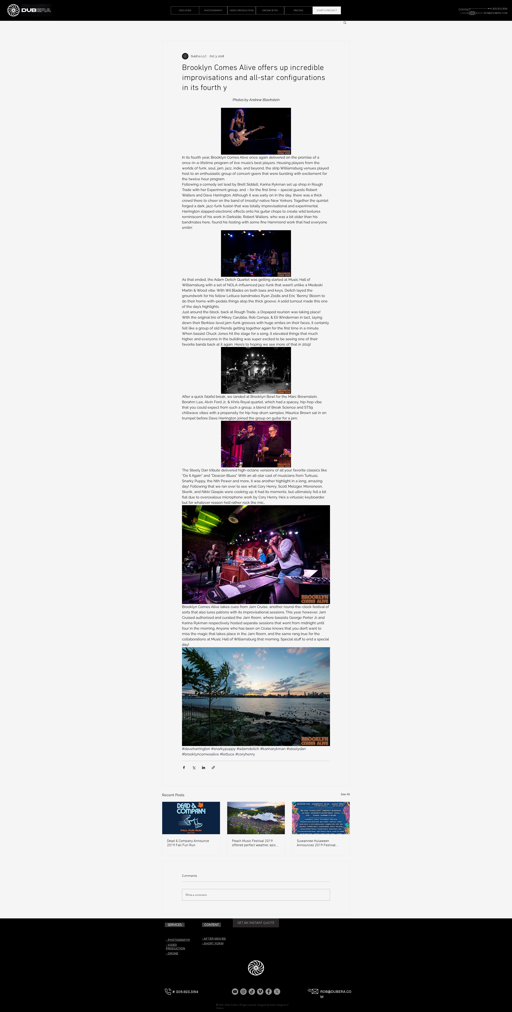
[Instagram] (243, 991)
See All (345, 794)
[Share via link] (213, 767)
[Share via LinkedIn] (203, 767)
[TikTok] (252, 991)
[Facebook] (268, 991)
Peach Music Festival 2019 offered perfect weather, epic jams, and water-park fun (254, 843)
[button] (345, 22)
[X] (277, 991)
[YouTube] (235, 991)
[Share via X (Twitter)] (194, 767)
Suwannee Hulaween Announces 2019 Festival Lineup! (316, 843)
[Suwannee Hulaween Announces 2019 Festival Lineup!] (321, 818)
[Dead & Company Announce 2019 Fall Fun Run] (191, 818)
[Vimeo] (260, 991)
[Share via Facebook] (184, 767)
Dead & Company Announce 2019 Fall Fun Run (188, 843)
